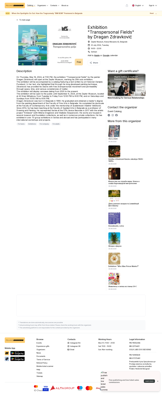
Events (39, 343)
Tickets (39, 373)
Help (38, 370)
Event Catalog (115, 111)
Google (106, 55)
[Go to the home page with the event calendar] (15, 5)
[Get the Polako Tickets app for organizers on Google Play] (17, 359)
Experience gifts (43, 346)
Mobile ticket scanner (45, 366)
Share (95, 63)
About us (64, 5)
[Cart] (127, 5)
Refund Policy (42, 363)
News (39, 353)
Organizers (41, 350)
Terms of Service (43, 360)
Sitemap (40, 376)
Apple (97, 55)
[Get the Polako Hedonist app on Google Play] (17, 353)
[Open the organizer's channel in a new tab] (109, 115)
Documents (41, 356)
